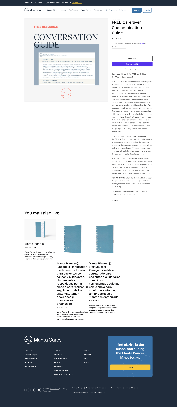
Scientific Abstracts (63, 374)
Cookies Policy (116, 388)
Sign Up (137, 10)
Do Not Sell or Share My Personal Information (88, 392)
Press (86, 362)
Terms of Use (130, 388)
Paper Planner (31, 358)
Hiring (57, 362)
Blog (85, 358)
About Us (58, 354)
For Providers (60, 358)
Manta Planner (34, 244)
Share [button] (116, 200)
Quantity (114, 47)
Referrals (58, 366)
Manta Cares (54, 389)
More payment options (132, 69)
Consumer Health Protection (96, 388)
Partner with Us (61, 370)
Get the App (30, 366)
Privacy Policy (77, 388)
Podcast (87, 354)
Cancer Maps (30, 354)
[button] (99, 10)
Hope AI (28, 362)
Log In (147, 10)
